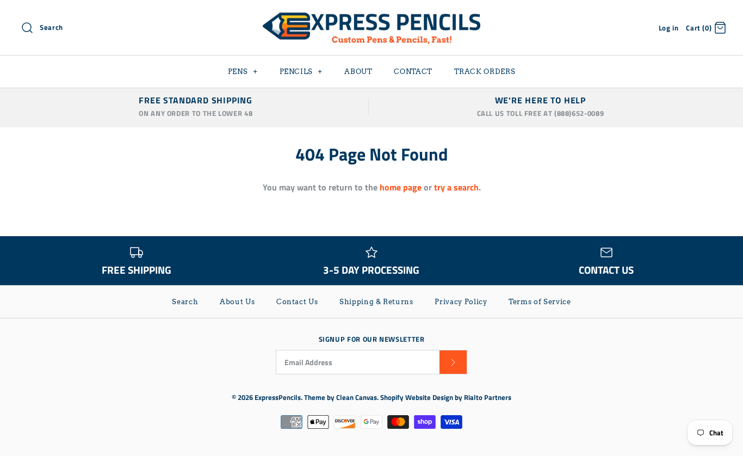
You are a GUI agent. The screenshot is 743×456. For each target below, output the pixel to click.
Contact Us (297, 302)
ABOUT (358, 71)
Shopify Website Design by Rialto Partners (445, 397)
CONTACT (413, 71)
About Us (237, 302)
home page (401, 187)
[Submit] (453, 362)
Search (185, 302)
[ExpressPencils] (371, 17)
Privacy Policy (461, 302)
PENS (243, 71)
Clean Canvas (356, 397)
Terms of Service (540, 302)
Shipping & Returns (376, 302)
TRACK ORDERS (485, 71)
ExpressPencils (278, 397)
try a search (456, 187)
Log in (669, 27)
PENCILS (301, 71)
